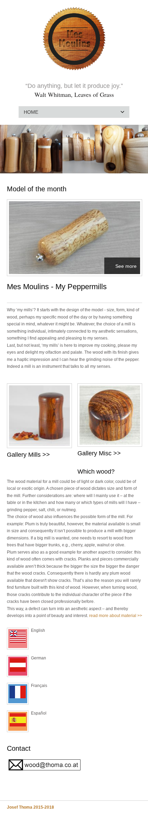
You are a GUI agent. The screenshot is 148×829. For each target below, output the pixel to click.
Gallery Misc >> (99, 453)
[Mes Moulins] (74, 71)
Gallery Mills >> (30, 454)
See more (126, 266)
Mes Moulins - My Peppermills (57, 286)
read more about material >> (115, 615)
